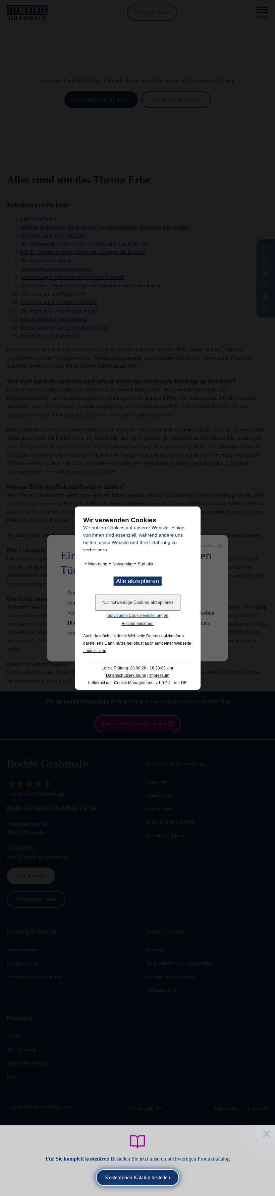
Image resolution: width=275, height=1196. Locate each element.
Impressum (159, 675)
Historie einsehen (137, 623)
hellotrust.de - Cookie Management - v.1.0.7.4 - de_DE (137, 682)
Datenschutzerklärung (126, 675)
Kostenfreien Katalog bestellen (137, 1177)
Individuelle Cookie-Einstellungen (137, 615)
